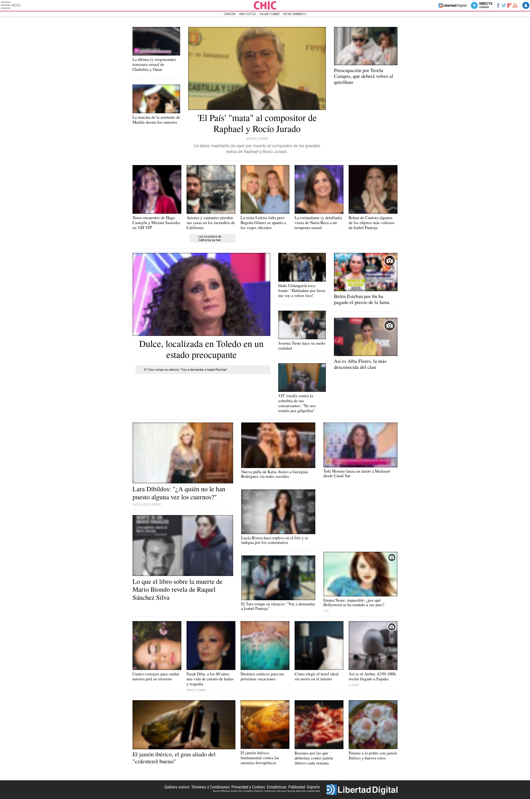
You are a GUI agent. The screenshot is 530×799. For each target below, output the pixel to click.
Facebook (498, 5)
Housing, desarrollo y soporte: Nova (303, 791)
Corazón (229, 14)
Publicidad (296, 787)
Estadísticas (277, 787)
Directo (485, 5)
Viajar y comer (269, 14)
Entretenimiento (294, 14)
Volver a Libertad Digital (452, 5)
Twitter (504, 5)
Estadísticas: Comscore (275, 791)
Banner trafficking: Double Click (227, 791)
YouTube (515, 5)
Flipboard (509, 5)
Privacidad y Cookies (248, 787)
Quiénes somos (176, 787)
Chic (265, 5)
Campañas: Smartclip (253, 791)
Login (525, 5)
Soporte (313, 787)
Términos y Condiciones (210, 787)
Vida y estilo (247, 14)
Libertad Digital (362, 790)
